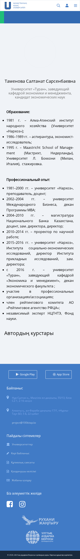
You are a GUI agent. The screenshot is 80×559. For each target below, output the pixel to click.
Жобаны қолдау (21, 480)
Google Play (27, 374)
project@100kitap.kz (24, 422)
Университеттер (22, 444)
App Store (63, 374)
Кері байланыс (20, 453)
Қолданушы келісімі (23, 471)
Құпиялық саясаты (23, 462)
